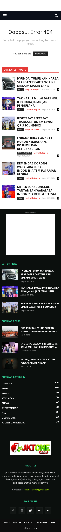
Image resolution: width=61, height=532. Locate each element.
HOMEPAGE (40, 54)
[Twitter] (30, 510)
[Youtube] (48, 510)
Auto (20, 90)
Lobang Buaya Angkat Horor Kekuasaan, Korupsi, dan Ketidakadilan (34, 143)
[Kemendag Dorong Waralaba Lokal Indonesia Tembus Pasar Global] (8, 168)
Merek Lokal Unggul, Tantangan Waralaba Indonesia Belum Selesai (36, 190)
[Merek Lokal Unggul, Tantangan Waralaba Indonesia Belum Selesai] (8, 191)
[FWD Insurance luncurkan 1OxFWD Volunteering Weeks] (10, 332)
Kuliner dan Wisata (13, 422)
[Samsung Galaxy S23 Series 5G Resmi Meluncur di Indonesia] (10, 347)
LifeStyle (7, 383)
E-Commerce (8, 417)
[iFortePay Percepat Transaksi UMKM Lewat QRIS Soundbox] (8, 123)
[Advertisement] (31, 6)
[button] (56, 15)
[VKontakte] (39, 510)
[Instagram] (22, 510)
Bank (20, 129)
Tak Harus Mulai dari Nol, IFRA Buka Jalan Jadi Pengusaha (38, 101)
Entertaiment (24, 153)
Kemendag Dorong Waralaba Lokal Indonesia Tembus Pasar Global (36, 169)
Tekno (5, 403)
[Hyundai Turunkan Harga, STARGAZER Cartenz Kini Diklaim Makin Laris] (8, 83)
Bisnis (20, 109)
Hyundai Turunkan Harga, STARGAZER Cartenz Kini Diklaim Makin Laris (38, 82)
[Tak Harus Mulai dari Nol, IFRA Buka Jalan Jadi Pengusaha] (8, 103)
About (54, 522)
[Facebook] (13, 510)
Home (7, 522)
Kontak (17, 522)
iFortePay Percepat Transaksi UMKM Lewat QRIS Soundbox (35, 121)
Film (4, 412)
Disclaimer (41, 522)
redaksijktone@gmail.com (36, 489)
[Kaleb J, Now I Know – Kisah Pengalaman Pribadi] (10, 363)
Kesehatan (8, 398)
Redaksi (28, 522)
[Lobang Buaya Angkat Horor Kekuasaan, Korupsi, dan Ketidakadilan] (8, 142)
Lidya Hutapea (32, 89)
